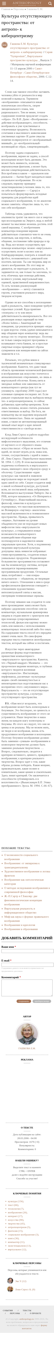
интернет (12, 1216)
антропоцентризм (17, 1227)
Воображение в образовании (21, 929)
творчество (14, 1223)
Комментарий (11, 977)
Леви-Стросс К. (23, 1289)
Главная (6, 9)
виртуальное (14, 1249)
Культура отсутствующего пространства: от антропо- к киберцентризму (29, 48)
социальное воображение (21, 1234)
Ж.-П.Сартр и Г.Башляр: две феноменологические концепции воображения (23, 900)
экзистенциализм (17, 1245)
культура (12, 1201)
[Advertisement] (27, 817)
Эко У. (18, 1281)
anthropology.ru (26, 1319)
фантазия (13, 1231)
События (8, 1310)
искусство (13, 1220)
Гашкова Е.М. (35, 9)
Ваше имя (8, 946)
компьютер (14, 1242)
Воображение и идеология (19, 924)
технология (14, 1208)
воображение (15, 1212)
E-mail (6, 960)
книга (11, 1238)
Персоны (18, 9)
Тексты (26, 1310)
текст (10, 1205)
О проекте (34, 1313)
